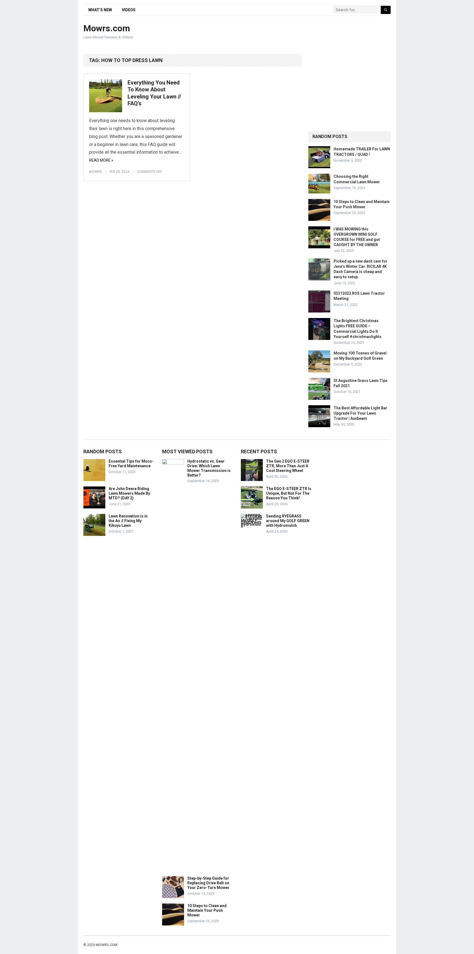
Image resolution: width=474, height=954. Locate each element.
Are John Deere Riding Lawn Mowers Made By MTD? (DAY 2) (129, 493)
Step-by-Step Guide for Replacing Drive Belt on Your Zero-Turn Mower (208, 883)
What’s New (100, 10)
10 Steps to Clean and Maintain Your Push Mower (207, 910)
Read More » (101, 160)
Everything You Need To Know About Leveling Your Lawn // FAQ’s (154, 93)
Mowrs (95, 172)
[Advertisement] (291, 32)
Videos (129, 10)
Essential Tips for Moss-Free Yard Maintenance (131, 463)
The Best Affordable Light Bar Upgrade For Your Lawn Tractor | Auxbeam (360, 413)
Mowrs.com (106, 28)
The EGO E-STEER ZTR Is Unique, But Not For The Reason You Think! (288, 493)
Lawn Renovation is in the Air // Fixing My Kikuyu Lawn (128, 521)
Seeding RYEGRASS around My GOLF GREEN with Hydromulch (287, 521)
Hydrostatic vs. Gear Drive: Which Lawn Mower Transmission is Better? (209, 468)
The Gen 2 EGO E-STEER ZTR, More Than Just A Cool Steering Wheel (287, 466)
